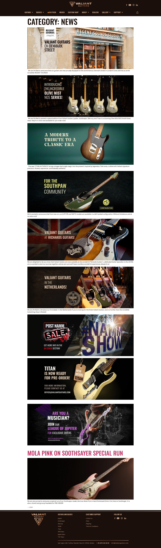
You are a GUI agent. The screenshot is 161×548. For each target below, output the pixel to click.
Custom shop (73, 12)
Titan (59, 529)
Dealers (95, 12)
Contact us (89, 518)
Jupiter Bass (61, 534)
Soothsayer (61, 521)
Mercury (60, 524)
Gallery (105, 12)
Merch (61, 12)
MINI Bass (61, 532)
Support (117, 12)
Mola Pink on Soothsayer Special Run (75, 453)
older (30, 507)
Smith (59, 526)
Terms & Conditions (92, 526)
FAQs (87, 521)
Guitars (28, 12)
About (84, 12)
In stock (52, 12)
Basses (39, 12)
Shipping (88, 524)
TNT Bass (61, 537)
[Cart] (137, 12)
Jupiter (60, 518)
